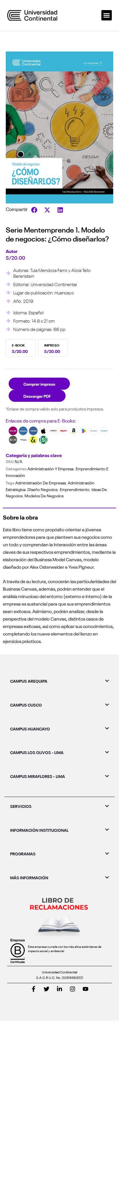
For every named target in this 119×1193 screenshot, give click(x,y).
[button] (106, 15)
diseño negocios (42, 489)
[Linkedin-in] (59, 989)
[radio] (21, 348)
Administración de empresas (40, 482)
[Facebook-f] (33, 989)
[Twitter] (46, 989)
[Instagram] (72, 989)
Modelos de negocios (44, 495)
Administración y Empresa (50, 468)
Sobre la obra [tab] (20, 517)
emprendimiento (75, 489)
